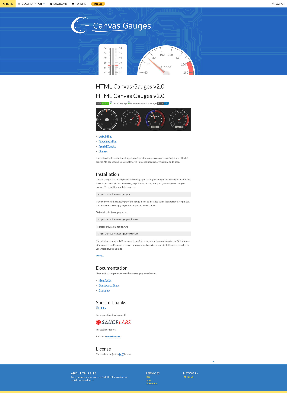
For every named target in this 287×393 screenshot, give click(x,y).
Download (60, 3)
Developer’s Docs (109, 285)
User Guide (105, 280)
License (103, 151)
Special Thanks (107, 146)
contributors (113, 336)
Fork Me (81, 3)
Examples (104, 290)
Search (280, 3)
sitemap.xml (151, 383)
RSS (148, 377)
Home (9, 3)
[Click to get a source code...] (113, 74)
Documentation (32, 3)
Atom (148, 380)
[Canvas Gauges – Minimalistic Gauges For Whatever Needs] (111, 33)
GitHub (190, 377)
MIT (121, 354)
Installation (105, 136)
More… (100, 255)
